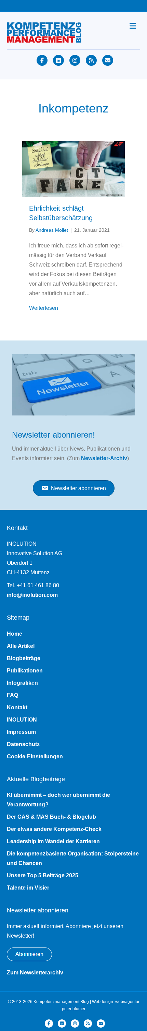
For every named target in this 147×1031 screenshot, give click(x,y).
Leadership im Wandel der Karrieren (53, 841)
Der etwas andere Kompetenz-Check (54, 829)
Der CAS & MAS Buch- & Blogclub (51, 817)
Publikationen (25, 670)
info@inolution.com (32, 595)
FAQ (12, 695)
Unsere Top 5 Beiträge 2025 (42, 875)
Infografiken (22, 683)
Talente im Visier (28, 888)
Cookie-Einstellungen (35, 756)
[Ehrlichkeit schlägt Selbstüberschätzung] (73, 168)
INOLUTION (22, 720)
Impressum (21, 732)
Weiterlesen (43, 308)
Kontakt (17, 707)
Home (14, 634)
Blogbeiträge (23, 658)
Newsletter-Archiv (104, 458)
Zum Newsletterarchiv (35, 972)
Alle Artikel (21, 646)
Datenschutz (23, 744)
